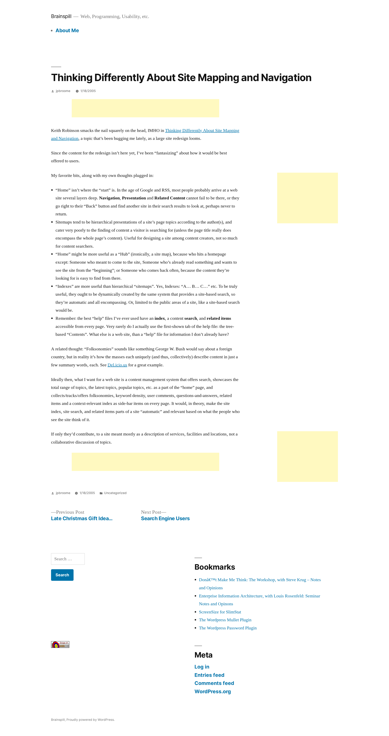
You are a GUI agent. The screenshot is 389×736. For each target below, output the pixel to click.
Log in (201, 667)
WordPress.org (212, 691)
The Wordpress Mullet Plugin (225, 620)
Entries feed (209, 675)
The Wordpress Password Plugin (228, 628)
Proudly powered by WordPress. (90, 720)
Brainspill (61, 16)
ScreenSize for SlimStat (220, 612)
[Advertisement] (145, 108)
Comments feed (214, 683)
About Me (67, 30)
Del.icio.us (117, 365)
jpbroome (63, 91)
